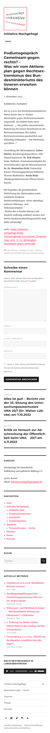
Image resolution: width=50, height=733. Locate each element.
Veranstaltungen (37, 253)
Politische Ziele (16, 510)
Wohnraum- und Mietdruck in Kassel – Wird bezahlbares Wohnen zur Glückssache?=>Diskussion (25, 611)
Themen (10, 531)
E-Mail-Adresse (13, 339)
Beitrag (39, 250)
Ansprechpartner (17, 521)
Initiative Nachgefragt (21, 34)
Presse (9, 535)
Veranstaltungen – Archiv (22, 528)
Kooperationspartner (20, 513)
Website (8, 351)
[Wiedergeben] (7, 671)
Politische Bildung (22, 253)
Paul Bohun (12, 250)
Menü (8, 41)
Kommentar (11, 287)
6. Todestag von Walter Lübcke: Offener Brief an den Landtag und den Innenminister (25, 626)
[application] (25, 671)
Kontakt (10, 539)
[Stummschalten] (35, 671)
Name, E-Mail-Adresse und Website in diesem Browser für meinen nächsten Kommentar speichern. (24, 368)
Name (7, 326)
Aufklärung (8, 253)
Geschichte (14, 517)
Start (9, 503)
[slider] (41, 671)
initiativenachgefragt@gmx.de (26, 482)
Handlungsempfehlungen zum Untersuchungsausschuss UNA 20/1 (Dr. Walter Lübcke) (24, 597)
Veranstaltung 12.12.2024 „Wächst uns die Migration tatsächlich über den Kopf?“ (26, 640)
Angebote (11, 524)
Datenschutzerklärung (33, 725)
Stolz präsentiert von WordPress (17, 728)
